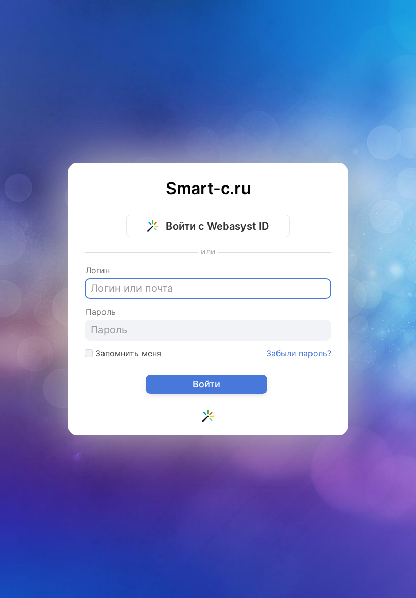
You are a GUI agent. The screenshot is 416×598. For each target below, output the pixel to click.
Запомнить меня (127, 353)
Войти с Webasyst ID (216, 226)
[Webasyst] (208, 418)
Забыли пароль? (298, 353)
